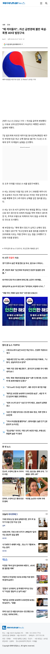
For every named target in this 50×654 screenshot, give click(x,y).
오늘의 (10, 514)
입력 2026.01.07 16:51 (15, 39)
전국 (8, 25)
